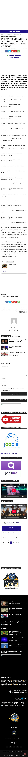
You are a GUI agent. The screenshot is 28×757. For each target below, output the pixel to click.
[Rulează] (3, 496)
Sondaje (14, 684)
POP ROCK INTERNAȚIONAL (16, 34)
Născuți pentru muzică (6, 680)
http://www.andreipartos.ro (14, 327)
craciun (3, 296)
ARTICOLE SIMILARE (6, 336)
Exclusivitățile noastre (6, 684)
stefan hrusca (20, 294)
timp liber (11, 294)
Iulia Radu (11, 611)
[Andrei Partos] (4, 266)
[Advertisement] (14, 15)
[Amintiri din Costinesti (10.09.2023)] (4, 616)
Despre (3, 261)
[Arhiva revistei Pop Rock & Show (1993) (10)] (4, 610)
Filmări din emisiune (21, 684)
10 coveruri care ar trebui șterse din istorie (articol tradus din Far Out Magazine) (17, 341)
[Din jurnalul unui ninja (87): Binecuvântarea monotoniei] (4, 633)
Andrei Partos (5, 48)
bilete (15, 294)
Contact (17, 753)
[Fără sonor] (23, 496)
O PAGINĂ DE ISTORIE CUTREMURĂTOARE (17, 602)
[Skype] (15, 330)
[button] (26, 31)
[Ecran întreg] (25, 496)
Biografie (19, 681)
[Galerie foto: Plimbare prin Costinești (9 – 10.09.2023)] (4, 645)
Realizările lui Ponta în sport (7, 310)
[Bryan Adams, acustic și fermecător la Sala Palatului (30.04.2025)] (4, 639)
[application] (14, 491)
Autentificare (12, 753)
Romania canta (5, 685)
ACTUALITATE (7, 34)
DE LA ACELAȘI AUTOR (16, 336)
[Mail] (14, 747)
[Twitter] (5, 272)
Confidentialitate (14, 751)
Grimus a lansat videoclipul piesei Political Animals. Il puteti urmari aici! (21, 311)
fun (7, 294)
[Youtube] (18, 330)
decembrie (8, 296)
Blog (22, 680)
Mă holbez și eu (16, 680)
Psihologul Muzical (12, 681)
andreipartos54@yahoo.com (17, 738)
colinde (16, 296)
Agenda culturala (9, 683)
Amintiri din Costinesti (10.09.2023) (16, 614)
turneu (12, 296)
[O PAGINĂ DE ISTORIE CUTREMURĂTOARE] (4, 603)
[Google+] (10, 747)
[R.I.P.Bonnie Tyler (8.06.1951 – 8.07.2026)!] (4, 347)
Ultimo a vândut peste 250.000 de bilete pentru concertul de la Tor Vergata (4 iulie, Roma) (16, 354)
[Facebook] (4, 272)
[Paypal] (13, 330)
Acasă (2, 34)
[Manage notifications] (25, 754)
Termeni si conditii (6, 751)
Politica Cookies (21, 751)
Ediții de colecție (17, 683)
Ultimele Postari (10, 261)
